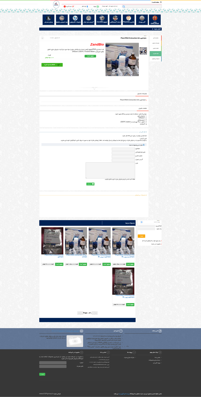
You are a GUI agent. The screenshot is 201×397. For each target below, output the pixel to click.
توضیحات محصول (155, 43)
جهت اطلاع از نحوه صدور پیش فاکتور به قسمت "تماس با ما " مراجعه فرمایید (104, 348)
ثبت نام (84, 6)
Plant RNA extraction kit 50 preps (76, 256)
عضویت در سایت (155, 244)
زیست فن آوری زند (124, 394)
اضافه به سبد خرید (49, 64)
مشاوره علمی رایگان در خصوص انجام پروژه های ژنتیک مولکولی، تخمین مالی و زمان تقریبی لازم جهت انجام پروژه (103, 339)
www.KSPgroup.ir (46, 394)
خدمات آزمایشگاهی (115, 22)
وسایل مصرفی (48, 22)
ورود (94, 6)
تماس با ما (137, 2)
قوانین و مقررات (129, 2)
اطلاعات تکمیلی (156, 48)
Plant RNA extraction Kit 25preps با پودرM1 (101, 256)
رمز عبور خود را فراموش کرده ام (151, 241)
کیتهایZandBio (102, 22)
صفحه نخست (155, 2)
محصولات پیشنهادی (155, 59)
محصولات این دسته (123, 242)
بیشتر (127, 346)
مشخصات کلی (155, 38)
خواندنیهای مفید (105, 2)
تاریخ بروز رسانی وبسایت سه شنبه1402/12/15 (107, 336)
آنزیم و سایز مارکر (88, 22)
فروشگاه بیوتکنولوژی (145, 2)
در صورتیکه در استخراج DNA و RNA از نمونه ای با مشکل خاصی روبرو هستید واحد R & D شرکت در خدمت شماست (104, 343)
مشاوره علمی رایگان (115, 2)
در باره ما (122, 2)
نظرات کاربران (155, 54)
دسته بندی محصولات (154, 360)
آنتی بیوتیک (142, 22)
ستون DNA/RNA (155, 23)
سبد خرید (68, 6)
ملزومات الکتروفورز (75, 22)
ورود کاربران (156, 363)
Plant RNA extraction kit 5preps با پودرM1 (125, 296)
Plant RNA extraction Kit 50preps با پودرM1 (124, 256)
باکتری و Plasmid (128, 22)
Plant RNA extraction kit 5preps (54, 256)
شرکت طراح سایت (129, 357)
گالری (99, 2)
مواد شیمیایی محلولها (62, 22)
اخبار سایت (157, 29)
